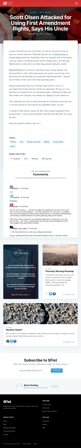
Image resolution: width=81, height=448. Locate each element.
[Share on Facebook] (54, 294)
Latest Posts (47, 404)
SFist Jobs (46, 408)
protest (12, 146)
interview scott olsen (33, 142)
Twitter (45, 424)
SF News (33, 12)
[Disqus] (40, 211)
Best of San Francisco (50, 411)
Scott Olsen (36, 51)
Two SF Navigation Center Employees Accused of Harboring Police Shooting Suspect (20, 276)
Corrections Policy (9, 431)
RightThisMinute (15, 70)
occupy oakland (58, 142)
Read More (55, 386)
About (5, 421)
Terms (35, 444)
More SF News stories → (21, 295)
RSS (44, 428)
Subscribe (57, 370)
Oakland (46, 142)
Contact (5, 434)
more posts (32, 388)
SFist (7, 402)
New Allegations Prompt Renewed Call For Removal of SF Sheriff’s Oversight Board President (20, 286)
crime (21, 142)
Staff (4, 424)
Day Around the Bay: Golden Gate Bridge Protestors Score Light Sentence (21, 266)
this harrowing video (46, 79)
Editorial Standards (9, 428)
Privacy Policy (27, 444)
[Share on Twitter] (50, 294)
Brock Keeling (45, 12)
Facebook (46, 421)
